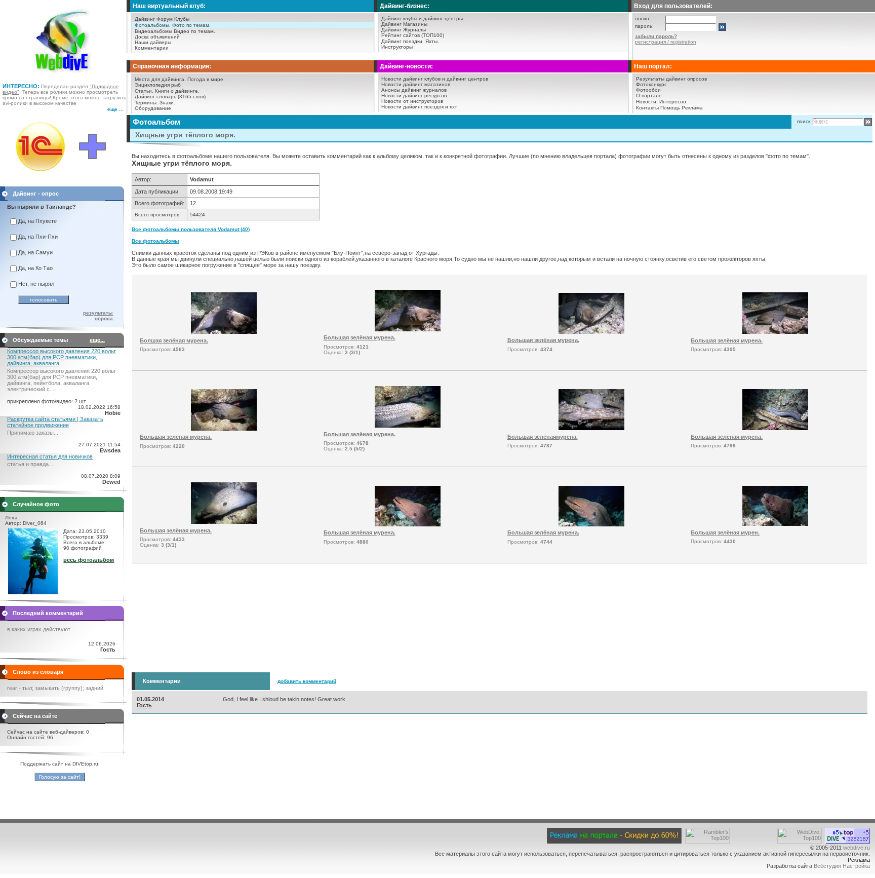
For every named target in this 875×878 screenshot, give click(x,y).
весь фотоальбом (88, 560)
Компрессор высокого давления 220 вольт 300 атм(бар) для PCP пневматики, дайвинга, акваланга (61, 357)
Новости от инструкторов (412, 101)
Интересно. (673, 101)
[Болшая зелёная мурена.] (224, 332)
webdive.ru (856, 848)
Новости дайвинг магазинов (415, 84)
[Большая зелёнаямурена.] (591, 428)
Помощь (670, 107)
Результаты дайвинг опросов (671, 79)
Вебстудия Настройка (842, 866)
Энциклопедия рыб (158, 85)
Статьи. (144, 91)
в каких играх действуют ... (41, 629)
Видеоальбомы (153, 31)
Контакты (647, 107)
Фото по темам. (191, 25)
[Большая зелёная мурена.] (408, 329)
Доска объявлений (157, 37)
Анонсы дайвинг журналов (414, 90)
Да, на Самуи (35, 252)
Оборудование (153, 108)
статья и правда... (30, 464)
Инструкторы (397, 47)
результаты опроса (98, 315)
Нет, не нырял (36, 284)
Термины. (146, 102)
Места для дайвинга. (160, 79)
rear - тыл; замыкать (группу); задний (55, 688)
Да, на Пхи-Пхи (38, 237)
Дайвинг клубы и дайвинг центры (422, 18)
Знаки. (167, 102)
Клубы (181, 19)
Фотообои (648, 90)
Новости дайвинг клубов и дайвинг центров (434, 79)
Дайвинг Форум (154, 19)
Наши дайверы (153, 42)
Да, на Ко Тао (35, 268)
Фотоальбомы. (153, 25)
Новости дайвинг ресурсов (414, 95)
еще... (97, 340)
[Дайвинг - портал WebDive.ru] (63, 76)
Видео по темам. (194, 31)
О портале (649, 95)
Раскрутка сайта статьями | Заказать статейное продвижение (55, 422)
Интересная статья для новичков (50, 456)
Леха (11, 517)
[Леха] (33, 592)
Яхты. (432, 41)
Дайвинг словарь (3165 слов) (170, 96)
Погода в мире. (206, 79)
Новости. (647, 101)
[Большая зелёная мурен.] (775, 524)
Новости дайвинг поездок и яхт (419, 106)
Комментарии (152, 48)
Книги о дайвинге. (177, 91)
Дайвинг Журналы (403, 29)
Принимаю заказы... (32, 433)
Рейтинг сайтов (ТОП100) (412, 35)
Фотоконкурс (651, 84)
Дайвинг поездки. (402, 41)
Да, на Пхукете (37, 221)
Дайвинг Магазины (404, 24)
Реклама (692, 107)
